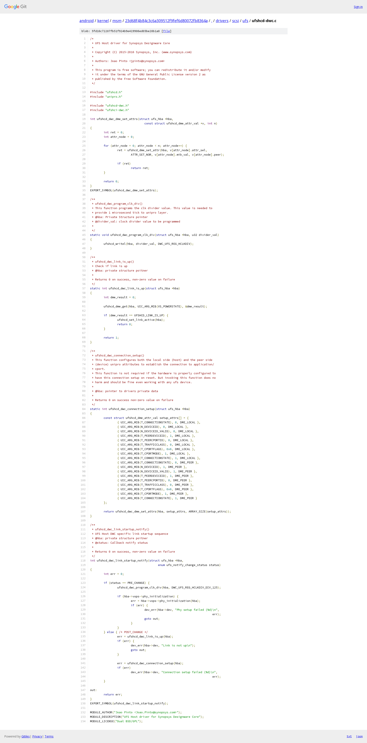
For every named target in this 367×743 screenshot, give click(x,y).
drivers (222, 20)
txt (349, 736)
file (166, 31)
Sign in (358, 7)
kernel (103, 20)
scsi (235, 20)
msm (116, 20)
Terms (49, 736)
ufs (245, 20)
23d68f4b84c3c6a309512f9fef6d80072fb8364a (166, 20)
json (359, 736)
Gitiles (25, 736)
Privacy (37, 736)
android (86, 20)
